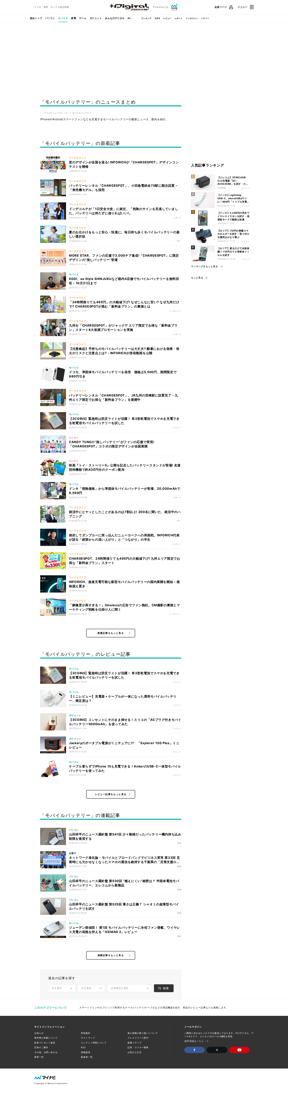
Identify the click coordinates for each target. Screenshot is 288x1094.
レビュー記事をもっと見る (111, 794)
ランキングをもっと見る (204, 266)
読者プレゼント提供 (44, 1042)
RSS (83, 1047)
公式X (157, 18)
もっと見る (197, 278)
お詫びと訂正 (134, 1052)
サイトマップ (88, 1037)
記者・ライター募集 (138, 1047)
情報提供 (85, 1052)
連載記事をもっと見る (111, 955)
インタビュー (192, 18)
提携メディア (134, 1042)
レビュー (167, 18)
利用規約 (85, 1033)
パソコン (50, 18)
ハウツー (205, 18)
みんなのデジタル (115, 18)
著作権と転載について (46, 1037)
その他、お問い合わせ (46, 1052)
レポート (179, 18)
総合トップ (36, 18)
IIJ (129, 18)
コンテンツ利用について (94, 1042)
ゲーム (82, 18)
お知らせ (39, 1033)
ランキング (146, 18)
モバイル (63, 18)
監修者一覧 (86, 1057)
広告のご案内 (41, 1047)
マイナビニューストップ (55, 113)
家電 (73, 18)
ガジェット (96, 18)
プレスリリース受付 (138, 1037)
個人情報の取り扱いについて (143, 1033)
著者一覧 (39, 1057)
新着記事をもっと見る (111, 633)
